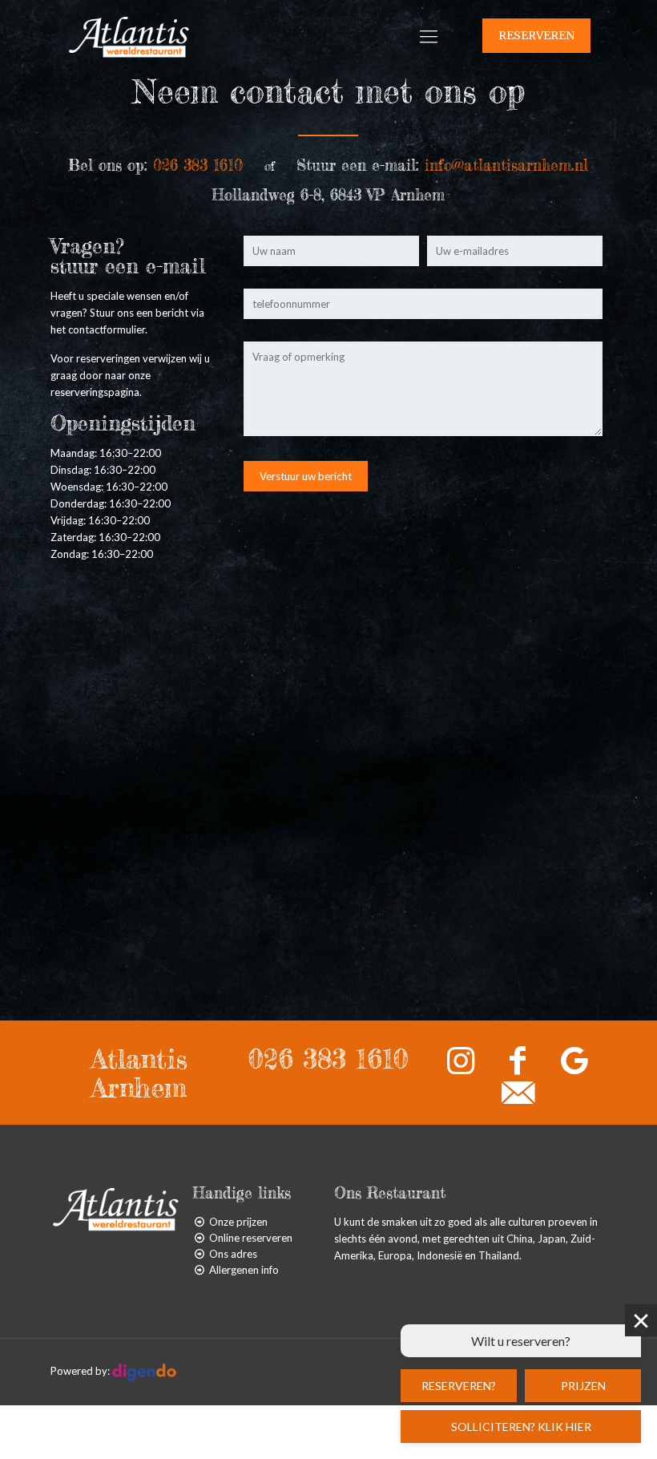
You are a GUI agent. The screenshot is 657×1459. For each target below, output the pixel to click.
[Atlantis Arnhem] (129, 36)
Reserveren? (458, 1385)
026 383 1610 (328, 1058)
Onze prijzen (238, 1221)
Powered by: (81, 1370)
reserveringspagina (94, 392)
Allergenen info (244, 1269)
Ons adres (233, 1253)
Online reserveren (250, 1237)
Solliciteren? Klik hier (521, 1426)
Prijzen (583, 1385)
